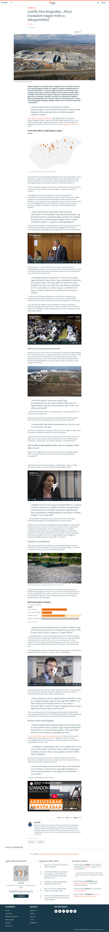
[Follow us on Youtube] (56, 911)
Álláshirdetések (9, 919)
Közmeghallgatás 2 (35, 317)
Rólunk (7, 910)
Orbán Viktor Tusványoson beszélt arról (40, 118)
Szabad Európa (36, 237)
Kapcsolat (8, 922)
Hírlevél (103, 2)
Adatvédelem (8, 913)
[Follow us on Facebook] (59, 911)
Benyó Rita (30, 24)
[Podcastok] (98, 3)
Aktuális (32, 913)
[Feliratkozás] (74, 911)
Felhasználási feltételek (11, 916)
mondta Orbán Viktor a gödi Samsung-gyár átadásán (45, 736)
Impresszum (8, 926)
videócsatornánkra (79, 891)
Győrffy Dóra (33, 473)
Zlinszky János (33, 658)
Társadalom (32, 8)
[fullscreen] (79, 261)
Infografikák (33, 922)
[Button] (78, 32)
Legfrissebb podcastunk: (16, 861)
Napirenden (33, 910)
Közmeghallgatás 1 (35, 235)
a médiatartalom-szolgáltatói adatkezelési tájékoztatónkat (58, 854)
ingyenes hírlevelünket (81, 883)
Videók (32, 919)
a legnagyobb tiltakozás (70, 124)
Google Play (88, 867)
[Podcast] (71, 911)
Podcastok (32, 916)
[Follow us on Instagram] (63, 911)
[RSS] (67, 911)
